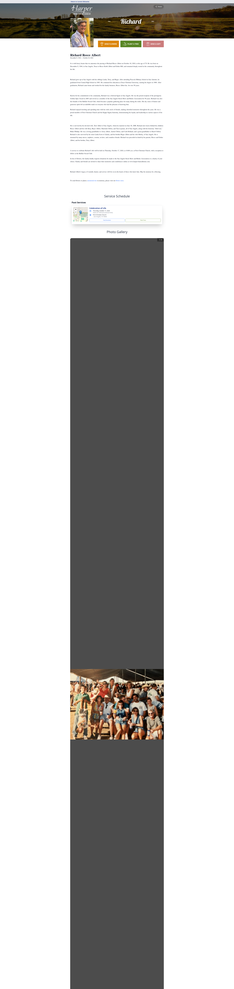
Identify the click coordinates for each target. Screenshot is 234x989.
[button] (80, 212)
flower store (120, 180)
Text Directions (107, 220)
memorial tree (92, 180)
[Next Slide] (160, 704)
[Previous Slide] (74, 704)
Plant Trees (143, 220)
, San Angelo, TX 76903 (100, 216)
